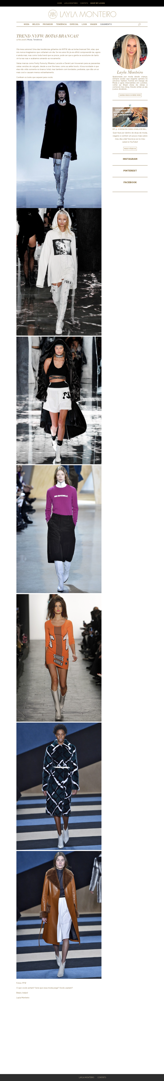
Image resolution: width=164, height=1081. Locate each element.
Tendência (61, 24)
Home (59, 3)
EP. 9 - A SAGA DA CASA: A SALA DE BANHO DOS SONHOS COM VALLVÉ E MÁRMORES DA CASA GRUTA (130, 129)
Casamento (106, 24)
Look (84, 24)
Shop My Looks (97, 3)
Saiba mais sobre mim (130, 95)
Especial (74, 24)
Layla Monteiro (71, 3)
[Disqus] (58, 1031)
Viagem (93, 24)
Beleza (36, 24)
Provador (48, 24)
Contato (84, 3)
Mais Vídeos (130, 149)
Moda (26, 24)
